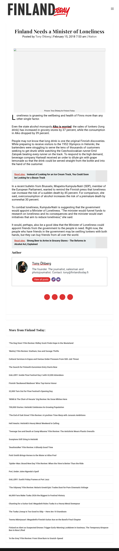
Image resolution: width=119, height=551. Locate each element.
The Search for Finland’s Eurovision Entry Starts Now (33, 367)
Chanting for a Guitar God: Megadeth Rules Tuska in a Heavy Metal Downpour (44, 503)
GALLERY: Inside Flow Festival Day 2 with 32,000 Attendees (36, 375)
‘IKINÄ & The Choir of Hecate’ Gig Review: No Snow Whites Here (38, 399)
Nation (92, 36)
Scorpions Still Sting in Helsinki (23, 439)
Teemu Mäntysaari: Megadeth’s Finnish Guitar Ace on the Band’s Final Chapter (45, 519)
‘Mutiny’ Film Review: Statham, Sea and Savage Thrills (34, 351)
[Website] (53, 279)
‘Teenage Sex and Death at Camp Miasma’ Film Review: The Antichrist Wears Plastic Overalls (51, 431)
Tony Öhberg (43, 36)
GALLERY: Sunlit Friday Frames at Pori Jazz (29, 479)
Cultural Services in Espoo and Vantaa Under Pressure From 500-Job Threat (44, 359)
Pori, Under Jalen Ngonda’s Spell (24, 471)
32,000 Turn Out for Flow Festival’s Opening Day (31, 391)
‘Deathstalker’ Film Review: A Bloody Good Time (31, 447)
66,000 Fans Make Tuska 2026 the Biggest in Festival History (37, 495)
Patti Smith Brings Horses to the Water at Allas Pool (32, 455)
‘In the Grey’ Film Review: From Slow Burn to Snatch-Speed (36, 538)
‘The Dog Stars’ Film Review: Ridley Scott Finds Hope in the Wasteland (41, 343)
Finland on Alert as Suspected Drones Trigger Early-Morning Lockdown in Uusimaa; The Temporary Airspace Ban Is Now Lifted (58, 528)
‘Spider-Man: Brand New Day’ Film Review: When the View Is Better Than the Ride (46, 463)
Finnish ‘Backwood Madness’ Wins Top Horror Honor (33, 383)
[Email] (58, 279)
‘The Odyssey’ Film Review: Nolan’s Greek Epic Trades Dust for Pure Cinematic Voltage (48, 487)
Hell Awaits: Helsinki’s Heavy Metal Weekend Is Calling (34, 423)
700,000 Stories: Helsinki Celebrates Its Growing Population (36, 407)
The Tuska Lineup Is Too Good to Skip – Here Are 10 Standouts (37, 511)
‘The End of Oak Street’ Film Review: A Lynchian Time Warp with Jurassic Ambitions (47, 415)
